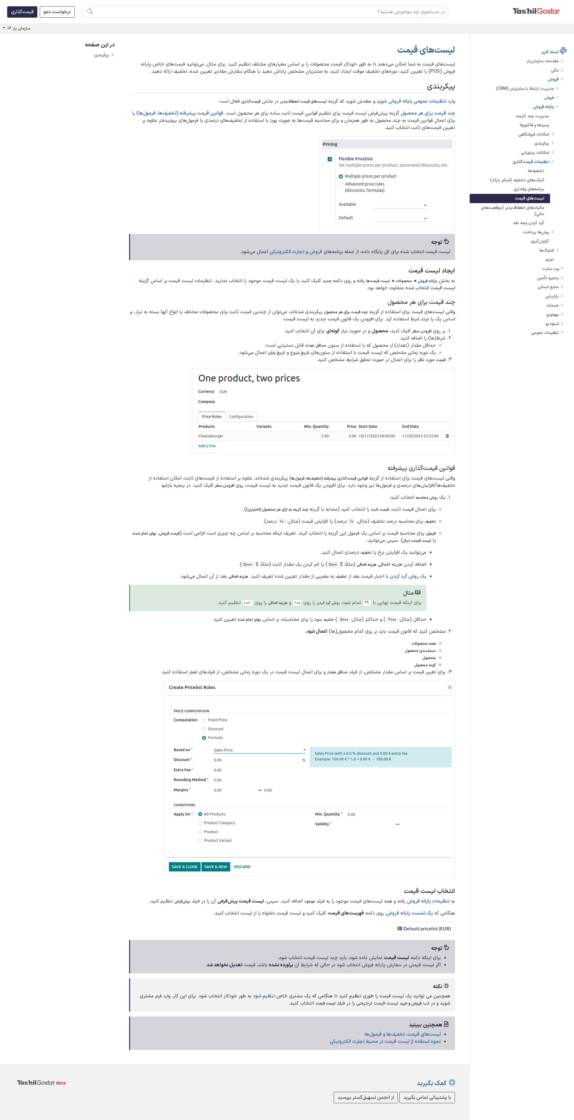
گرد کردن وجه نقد (528, 223)
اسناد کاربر (549, 52)
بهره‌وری (552, 314)
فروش (553, 79)
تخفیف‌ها (536, 171)
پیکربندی (541, 143)
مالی (555, 70)
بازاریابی (552, 296)
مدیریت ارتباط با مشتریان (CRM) (525, 89)
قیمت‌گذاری (22, 12)
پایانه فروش (543, 107)
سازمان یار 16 (18, 28)
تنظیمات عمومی (545, 333)
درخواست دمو (57, 12)
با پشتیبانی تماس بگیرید (427, 1097)
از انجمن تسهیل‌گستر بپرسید (366, 1097)
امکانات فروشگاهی (533, 134)
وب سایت (550, 269)
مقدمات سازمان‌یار (543, 61)
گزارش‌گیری (540, 241)
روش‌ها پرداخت (536, 232)
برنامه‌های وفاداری (529, 189)
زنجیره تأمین (548, 278)
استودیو (552, 324)
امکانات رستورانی (535, 153)
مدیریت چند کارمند (532, 116)
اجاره (550, 260)
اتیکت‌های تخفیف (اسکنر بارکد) (517, 180)
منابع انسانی (548, 287)
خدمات (552, 305)
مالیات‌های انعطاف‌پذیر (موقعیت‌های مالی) (512, 211)
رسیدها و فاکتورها (534, 125)
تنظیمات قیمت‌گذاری (530, 162)
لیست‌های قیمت (529, 198)
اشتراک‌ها (546, 250)
